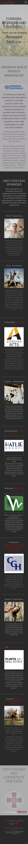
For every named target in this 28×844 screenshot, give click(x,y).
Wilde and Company (17, 489)
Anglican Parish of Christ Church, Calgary (14, 701)
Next (24, 802)
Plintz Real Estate (16, 647)
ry (17, 832)
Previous (3, 802)
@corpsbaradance (14, 826)
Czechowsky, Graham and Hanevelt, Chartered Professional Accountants (14, 547)
